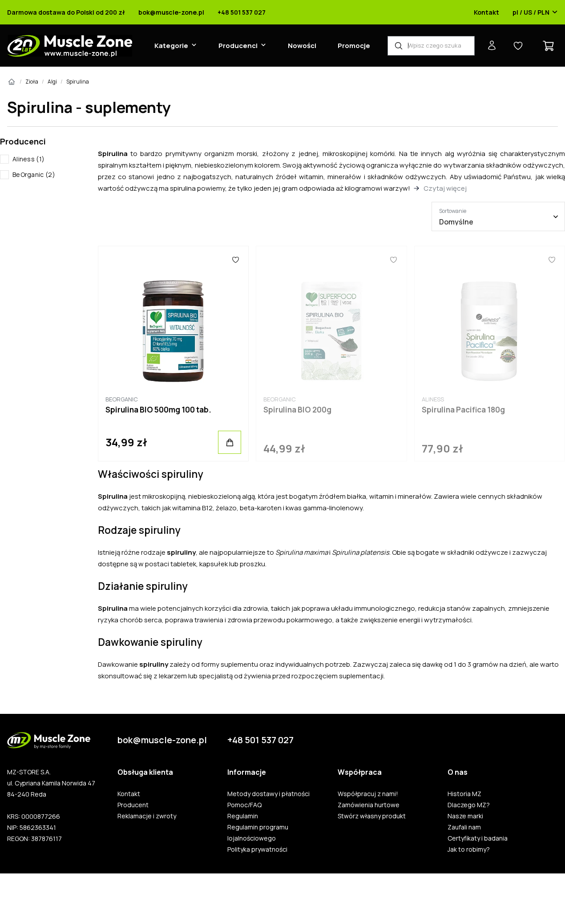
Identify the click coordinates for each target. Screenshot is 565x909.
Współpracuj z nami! (368, 794)
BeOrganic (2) (33, 174)
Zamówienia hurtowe (369, 805)
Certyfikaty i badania (478, 838)
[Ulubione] (235, 259)
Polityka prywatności (257, 849)
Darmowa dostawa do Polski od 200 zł (66, 12)
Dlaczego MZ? (469, 805)
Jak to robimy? (469, 849)
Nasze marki (465, 816)
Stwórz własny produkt (372, 816)
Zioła (31, 81)
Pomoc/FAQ (244, 805)
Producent (133, 805)
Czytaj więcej (445, 188)
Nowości (302, 45)
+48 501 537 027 (242, 12)
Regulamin (242, 816)
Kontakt (486, 12)
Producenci (238, 45)
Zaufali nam (464, 827)
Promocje (354, 45)
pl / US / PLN (531, 12)
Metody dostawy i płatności (268, 794)
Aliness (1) (28, 159)
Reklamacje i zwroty (146, 816)
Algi (52, 81)
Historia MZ (464, 794)
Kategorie (171, 45)
